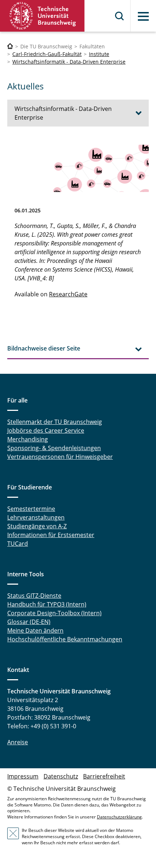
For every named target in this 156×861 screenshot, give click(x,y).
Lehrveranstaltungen (36, 517)
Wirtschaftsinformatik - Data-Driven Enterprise (69, 61)
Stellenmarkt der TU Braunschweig (54, 422)
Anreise (17, 742)
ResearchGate (68, 294)
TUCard (17, 544)
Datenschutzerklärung (119, 817)
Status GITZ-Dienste (34, 596)
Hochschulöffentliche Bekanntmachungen (64, 639)
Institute (99, 54)
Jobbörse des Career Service (45, 430)
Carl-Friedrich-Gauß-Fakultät (47, 54)
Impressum (22, 776)
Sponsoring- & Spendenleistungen (54, 448)
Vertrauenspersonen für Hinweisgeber (60, 457)
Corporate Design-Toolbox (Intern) (54, 613)
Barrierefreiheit (104, 776)
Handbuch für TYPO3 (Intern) (46, 604)
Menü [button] (143, 16)
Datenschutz (61, 776)
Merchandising (27, 439)
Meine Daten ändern (35, 630)
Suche (119, 16)
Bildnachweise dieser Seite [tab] (43, 348)
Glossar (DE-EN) (28, 622)
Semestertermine (31, 509)
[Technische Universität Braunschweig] (42, 16)
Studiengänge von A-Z (37, 526)
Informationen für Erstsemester (50, 535)
